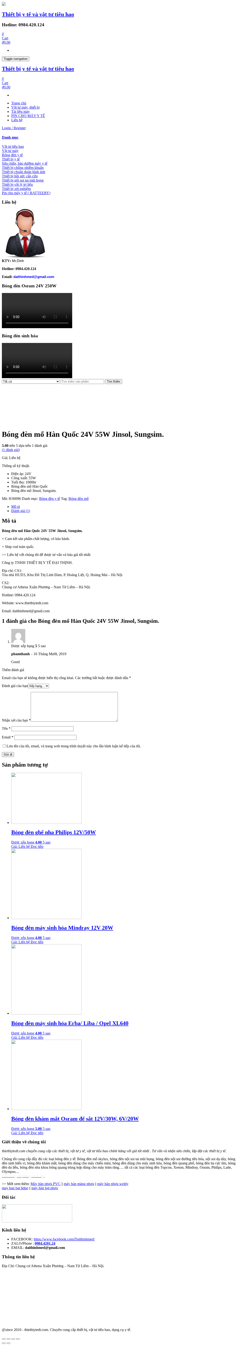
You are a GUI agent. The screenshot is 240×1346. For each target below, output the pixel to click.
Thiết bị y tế (11, 159)
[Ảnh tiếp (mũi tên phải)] (8, 1343)
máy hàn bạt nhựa (44, 1188)
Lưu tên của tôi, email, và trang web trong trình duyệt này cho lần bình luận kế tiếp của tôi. (74, 746)
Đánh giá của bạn (15, 686)
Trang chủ (18, 103)
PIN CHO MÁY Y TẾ (28, 116)
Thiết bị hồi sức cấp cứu (20, 176)
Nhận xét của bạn (16, 720)
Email (7, 737)
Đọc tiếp (37, 846)
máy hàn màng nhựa (79, 1184)
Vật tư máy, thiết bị (25, 107)
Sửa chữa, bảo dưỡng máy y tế (24, 163)
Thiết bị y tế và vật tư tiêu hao (38, 14)
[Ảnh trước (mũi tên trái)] (4, 1343)
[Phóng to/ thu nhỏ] (18, 1339)
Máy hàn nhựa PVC (45, 1184)
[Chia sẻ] (8, 1339)
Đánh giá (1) (20, 511)
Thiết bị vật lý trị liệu (17, 184)
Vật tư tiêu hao (13, 146)
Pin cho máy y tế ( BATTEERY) (26, 193)
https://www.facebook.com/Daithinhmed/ (64, 1239)
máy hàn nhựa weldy (112, 1184)
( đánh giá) (11, 450)
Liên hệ (16, 120)
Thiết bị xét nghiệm (16, 189)
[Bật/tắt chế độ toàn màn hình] (13, 1339)
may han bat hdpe (15, 1188)
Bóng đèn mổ (78, 499)
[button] (120, 137)
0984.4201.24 (45, 1243)
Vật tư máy (10, 151)
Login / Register (14, 128)
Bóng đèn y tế (12, 155)
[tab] (120, 137)
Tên (6, 728)
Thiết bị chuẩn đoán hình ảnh (23, 172)
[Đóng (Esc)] (4, 1339)
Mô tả (15, 507)
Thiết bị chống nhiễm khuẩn (23, 168)
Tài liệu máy (20, 112)
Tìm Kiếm (113, 381)
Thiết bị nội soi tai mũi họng (23, 180)
